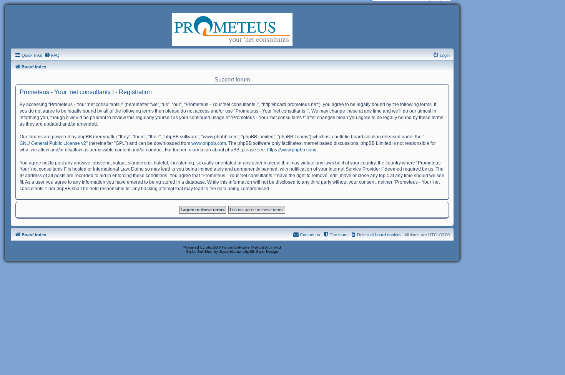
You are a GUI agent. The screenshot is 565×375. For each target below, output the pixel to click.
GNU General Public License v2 (53, 143)
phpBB (212, 247)
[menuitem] (52, 55)
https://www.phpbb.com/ (291, 150)
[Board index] (232, 28)
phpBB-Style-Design (260, 251)
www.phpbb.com (208, 143)
